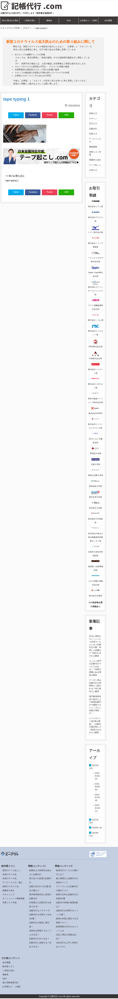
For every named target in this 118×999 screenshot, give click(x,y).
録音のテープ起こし (11, 870)
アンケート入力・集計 (12, 882)
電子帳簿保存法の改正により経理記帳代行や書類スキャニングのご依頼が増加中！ (95, 704)
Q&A (69, 20)
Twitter (16, 115)
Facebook (33, 115)
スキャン (93, 118)
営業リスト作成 (9, 902)
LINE (66, 115)
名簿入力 (93, 134)
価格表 (49, 20)
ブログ (26, 28)
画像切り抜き (95, 160)
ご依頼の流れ (29, 20)
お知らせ (93, 170)
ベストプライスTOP (10, 28)
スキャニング (8, 894)
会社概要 (108, 20)
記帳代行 (93, 129)
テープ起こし (95, 165)
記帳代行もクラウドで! (39, 910)
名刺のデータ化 (9, 874)
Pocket (50, 115)
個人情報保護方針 (10, 982)
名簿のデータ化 (9, 878)
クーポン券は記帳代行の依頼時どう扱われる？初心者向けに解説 (95, 685)
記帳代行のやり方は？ (39, 938)
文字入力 (93, 123)
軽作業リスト (8, 966)
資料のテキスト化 (10, 886)
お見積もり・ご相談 (11, 986)
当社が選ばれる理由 (9, 20)
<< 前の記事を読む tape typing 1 (15, 178)
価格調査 (93, 147)
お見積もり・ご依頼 (88, 20)
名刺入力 (93, 113)
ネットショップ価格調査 (13, 898)
